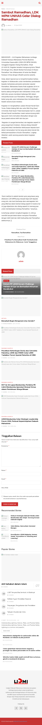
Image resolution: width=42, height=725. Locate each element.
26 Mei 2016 (15, 540)
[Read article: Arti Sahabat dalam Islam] (21, 567)
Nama (4, 470)
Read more (7, 630)
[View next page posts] (22, 189)
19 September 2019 (16, 530)
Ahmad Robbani (9, 291)
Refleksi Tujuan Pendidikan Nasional (19, 599)
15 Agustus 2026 (17, 153)
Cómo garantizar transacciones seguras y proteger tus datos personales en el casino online (21, 649)
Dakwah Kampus (10, 9)
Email (3, 479)
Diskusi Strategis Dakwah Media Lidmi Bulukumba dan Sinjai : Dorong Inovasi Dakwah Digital (25, 517)
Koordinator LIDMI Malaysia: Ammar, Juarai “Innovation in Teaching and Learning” (24, 536)
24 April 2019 (18, 25)
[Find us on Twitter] (21, 708)
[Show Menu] (2, 3)
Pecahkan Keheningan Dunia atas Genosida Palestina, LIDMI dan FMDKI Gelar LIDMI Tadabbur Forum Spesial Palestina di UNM (25, 167)
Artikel (6, 280)
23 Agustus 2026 (8, 644)
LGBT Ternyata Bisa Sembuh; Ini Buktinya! (21, 592)
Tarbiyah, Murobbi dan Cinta (16, 612)
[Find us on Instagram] (26, 708)
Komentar (5, 446)
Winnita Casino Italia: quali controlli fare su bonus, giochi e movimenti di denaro (21, 658)
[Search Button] (40, 3)
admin (9, 25)
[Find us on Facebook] (16, 708)
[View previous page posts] (19, 189)
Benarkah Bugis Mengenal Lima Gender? (18, 321)
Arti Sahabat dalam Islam (14, 584)
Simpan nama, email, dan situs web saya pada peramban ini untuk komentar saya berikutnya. (21, 497)
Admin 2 (5, 357)
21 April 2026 (12, 426)
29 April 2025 (15, 522)
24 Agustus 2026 (12, 620)
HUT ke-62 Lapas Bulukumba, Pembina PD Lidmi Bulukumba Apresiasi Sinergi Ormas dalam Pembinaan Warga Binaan (23, 179)
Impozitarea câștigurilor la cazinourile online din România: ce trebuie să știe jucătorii (21, 636)
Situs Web (4, 487)
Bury (4, 620)
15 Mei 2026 (16, 172)
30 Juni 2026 (16, 160)
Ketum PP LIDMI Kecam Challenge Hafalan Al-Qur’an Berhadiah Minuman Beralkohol (26, 149)
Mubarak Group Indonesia (20, 721)
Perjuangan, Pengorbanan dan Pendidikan (21, 605)
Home (3, 9)
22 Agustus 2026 (8, 661)
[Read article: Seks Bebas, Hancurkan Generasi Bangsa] (5, 528)
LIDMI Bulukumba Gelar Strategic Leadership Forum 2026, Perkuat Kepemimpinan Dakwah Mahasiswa (19, 421)
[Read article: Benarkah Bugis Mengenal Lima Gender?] (5, 159)
